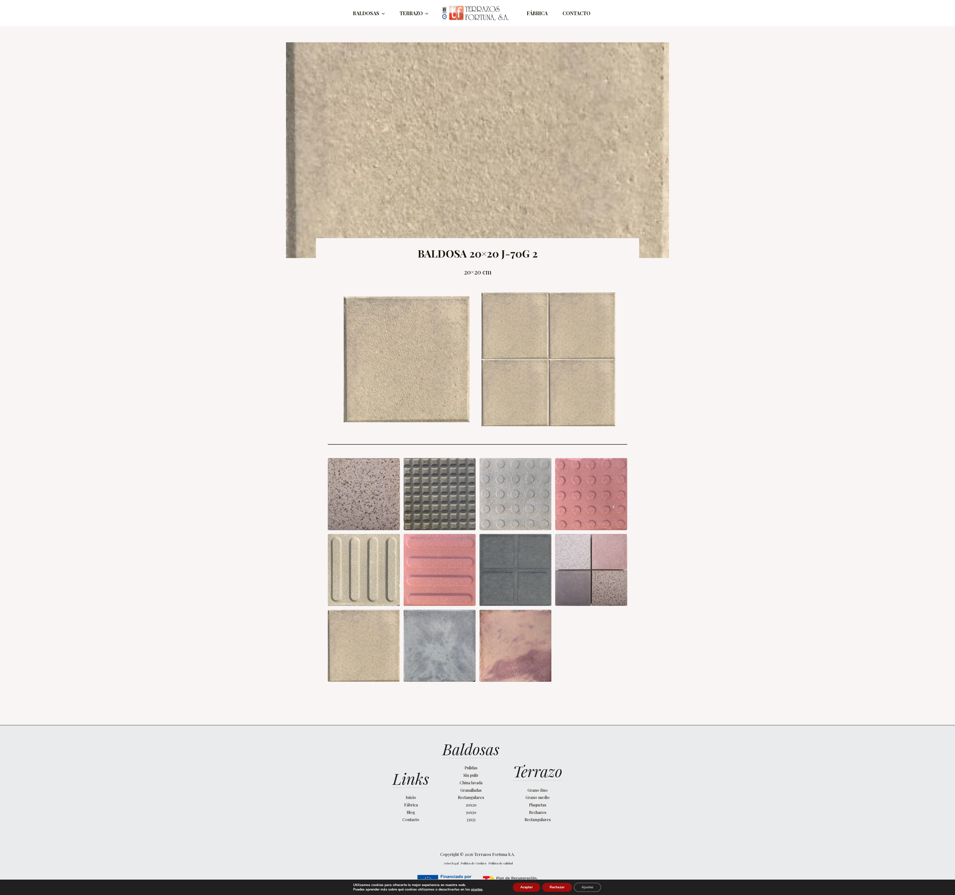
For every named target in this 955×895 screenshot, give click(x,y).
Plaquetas (537, 804)
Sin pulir (470, 775)
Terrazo (411, 13)
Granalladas (471, 790)
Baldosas (366, 13)
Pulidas (471, 767)
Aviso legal (451, 863)
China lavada (471, 782)
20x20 (471, 804)
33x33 (471, 819)
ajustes (476, 889)
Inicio (411, 797)
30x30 (471, 812)
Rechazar (557, 887)
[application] (382, 13)
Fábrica (537, 13)
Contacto (576, 13)
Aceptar (526, 887)
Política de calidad (500, 863)
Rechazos (537, 812)
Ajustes (587, 887)
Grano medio (537, 797)
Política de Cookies (473, 863)
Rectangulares (471, 797)
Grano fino (537, 790)
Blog (411, 812)
